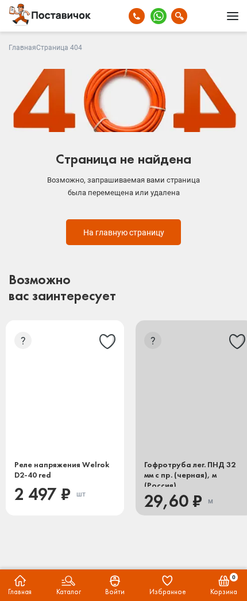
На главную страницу (123, 232)
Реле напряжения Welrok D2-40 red (61, 469)
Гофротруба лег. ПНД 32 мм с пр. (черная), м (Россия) (190, 473)
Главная (22, 48)
